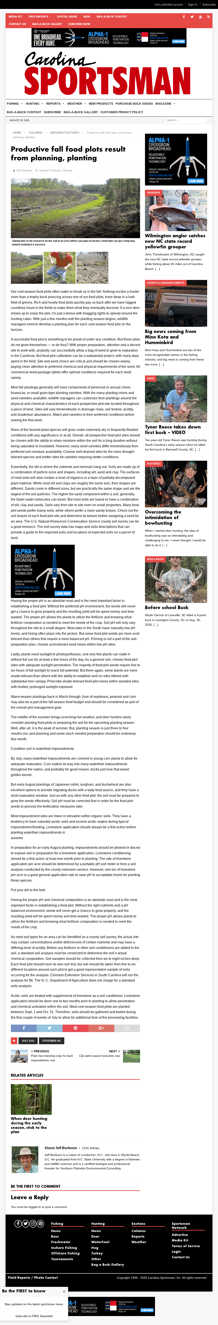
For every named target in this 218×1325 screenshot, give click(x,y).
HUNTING (32, 103)
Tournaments (62, 1259)
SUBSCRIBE (52, 112)
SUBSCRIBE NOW (79, 24)
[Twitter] (192, 17)
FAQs (86, 17)
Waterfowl (100, 1242)
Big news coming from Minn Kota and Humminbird (170, 337)
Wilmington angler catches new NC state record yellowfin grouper (175, 241)
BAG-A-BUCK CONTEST (112, 17)
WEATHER (74, 103)
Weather (139, 1242)
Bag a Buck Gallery (107, 1265)
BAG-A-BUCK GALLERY (47, 24)
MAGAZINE (163, 103)
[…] (157, 269)
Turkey (97, 1253)
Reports (138, 1236)
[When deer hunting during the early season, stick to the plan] (31, 1099)
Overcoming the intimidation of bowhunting (163, 518)
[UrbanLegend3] (43, 595)
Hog (94, 1248)
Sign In (192, 4)
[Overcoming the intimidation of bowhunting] (176, 484)
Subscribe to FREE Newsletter (34, 1316)
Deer (95, 1236)
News (56, 1231)
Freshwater (60, 1242)
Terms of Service (186, 1246)
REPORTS (53, 103)
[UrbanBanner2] (109, 45)
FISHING (13, 103)
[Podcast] (208, 17)
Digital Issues (67, 17)
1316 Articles (90, 1148)
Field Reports (38, 17)
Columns (36, 132)
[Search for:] (186, 120)
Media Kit (15, 17)
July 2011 (28, 1040)
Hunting (67, 170)
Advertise (180, 1235)
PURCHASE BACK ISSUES (134, 103)
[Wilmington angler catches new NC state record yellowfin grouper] (176, 210)
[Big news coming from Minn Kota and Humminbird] (176, 303)
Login (176, 1252)
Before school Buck (167, 607)
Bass (55, 1236)
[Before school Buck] (176, 579)
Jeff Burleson (24, 170)
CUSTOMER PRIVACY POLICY (121, 112)
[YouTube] (200, 17)
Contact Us (17, 24)
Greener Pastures (50, 170)
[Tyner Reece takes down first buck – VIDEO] (176, 398)
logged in (35, 1207)
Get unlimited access (169, 4)
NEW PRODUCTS (101, 103)
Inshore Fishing (64, 1248)
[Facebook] (184, 17)
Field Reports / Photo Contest (33, 1278)
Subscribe (209, 4)
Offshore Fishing (65, 1253)
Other (96, 1259)
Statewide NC (51, 1040)
